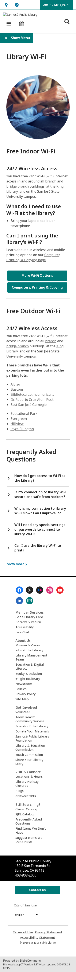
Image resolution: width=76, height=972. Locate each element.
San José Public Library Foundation (32, 738)
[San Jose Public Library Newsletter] (29, 600)
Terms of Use (23, 932)
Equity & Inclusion (28, 673)
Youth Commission (29, 754)
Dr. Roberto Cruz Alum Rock (32, 399)
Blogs (19, 790)
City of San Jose (25, 905)
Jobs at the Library (29, 650)
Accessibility (24, 627)
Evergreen (19, 418)
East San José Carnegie (29, 404)
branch (50, 181)
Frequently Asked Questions (28, 821)
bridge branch (17, 186)
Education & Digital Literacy (29, 666)
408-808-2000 (25, 875)
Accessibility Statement (37, 938)
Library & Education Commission (30, 747)
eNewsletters (25, 796)
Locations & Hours (29, 776)
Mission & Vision (27, 645)
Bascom (17, 389)
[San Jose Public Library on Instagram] (49, 590)
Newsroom (23, 684)
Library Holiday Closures (27, 783)
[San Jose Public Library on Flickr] (39, 590)
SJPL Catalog (24, 814)
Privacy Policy (25, 694)
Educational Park (24, 413)
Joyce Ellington (22, 428)
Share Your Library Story (29, 761)
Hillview (17, 423)
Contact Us (37, 890)
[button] (6, 5)
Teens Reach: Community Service (29, 719)
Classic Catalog (26, 809)
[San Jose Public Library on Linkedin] (19, 600)
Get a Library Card (29, 617)
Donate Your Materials (32, 731)
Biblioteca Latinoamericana (32, 394)
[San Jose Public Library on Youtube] (60, 590)
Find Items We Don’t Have (30, 830)
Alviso (15, 384)
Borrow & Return (28, 622)
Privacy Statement (48, 932)
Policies (21, 689)
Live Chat (22, 632)
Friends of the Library (31, 726)
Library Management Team (31, 657)
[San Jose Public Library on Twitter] (29, 590)
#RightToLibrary (27, 678)
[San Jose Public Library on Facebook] (19, 590)
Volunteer (22, 712)
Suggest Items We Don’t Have (28, 839)
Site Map (22, 699)
